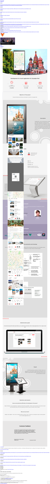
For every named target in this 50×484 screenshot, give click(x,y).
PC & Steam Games (8, 8)
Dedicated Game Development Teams (40, 4)
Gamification (25, 27)
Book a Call (1, 22)
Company (2, 29)
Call (6, 483)
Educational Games (12, 27)
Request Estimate (5, 32)
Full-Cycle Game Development (4, 4)
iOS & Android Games (3, 8)
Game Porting (2, 5)
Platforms (2, 25)
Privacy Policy (9, 469)
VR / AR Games (20, 8)
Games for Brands (7, 27)
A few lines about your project (4, 477)
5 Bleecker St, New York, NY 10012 (7, 465)
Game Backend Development (18, 5)
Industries (1, 9)
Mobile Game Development (11, 4)
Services (2, 23)
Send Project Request (3, 479)
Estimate (5, 483)
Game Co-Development (32, 4)
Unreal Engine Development (25, 4)
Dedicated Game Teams (38, 452)
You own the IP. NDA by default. (4, 449)
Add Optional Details (8, 479)
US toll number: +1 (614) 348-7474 (22, 465)
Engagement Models (10, 18)
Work (1, 12)
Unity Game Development (18, 4)
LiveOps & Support (6, 5)
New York (1, 465)
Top (0, 483)
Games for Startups (2, 27)
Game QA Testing (47, 4)
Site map (12, 469)
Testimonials (8, 15)
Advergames (21, 27)
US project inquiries (33, 465)
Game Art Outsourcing (12, 5)
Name (1, 475)
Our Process (6, 18)
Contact (20, 18)
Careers (18, 18)
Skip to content (2, 0)
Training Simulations (17, 27)
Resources (1, 19)
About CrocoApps (2, 18)
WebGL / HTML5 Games (14, 8)
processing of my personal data (9, 478)
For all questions (29, 465)
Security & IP (15, 18)
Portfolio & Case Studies (3, 15)
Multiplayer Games (28, 8)
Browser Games (24, 8)
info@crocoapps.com (15, 465)
